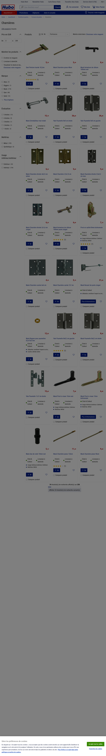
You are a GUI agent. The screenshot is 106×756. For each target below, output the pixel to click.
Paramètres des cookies (95, 749)
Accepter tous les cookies (95, 744)
